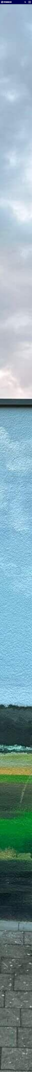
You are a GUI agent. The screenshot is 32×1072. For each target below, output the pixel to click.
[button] (25, 2)
